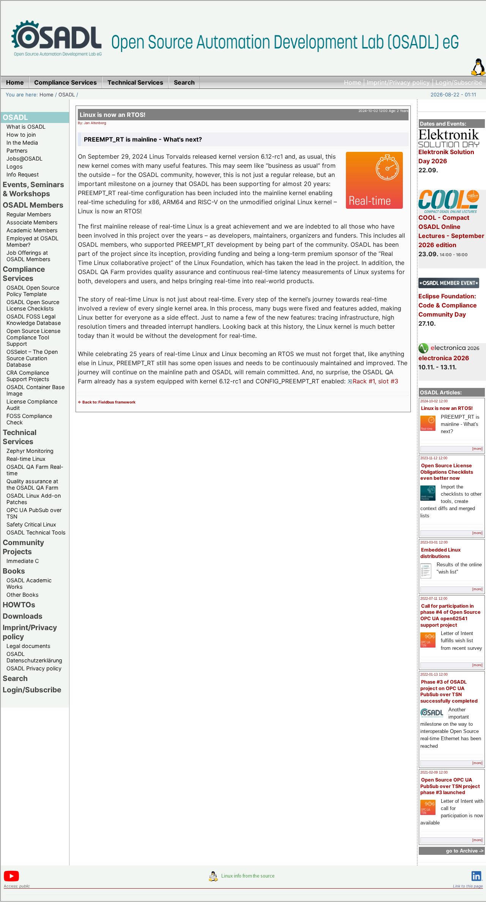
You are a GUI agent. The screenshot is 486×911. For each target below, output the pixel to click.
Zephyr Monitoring (30, 451)
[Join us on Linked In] (477, 882)
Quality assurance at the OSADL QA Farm (32, 484)
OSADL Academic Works (29, 583)
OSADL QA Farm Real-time (34, 469)
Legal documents (28, 646)
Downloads (23, 616)
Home (352, 82)
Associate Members (32, 222)
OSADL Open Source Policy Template (32, 290)
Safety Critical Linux (31, 524)
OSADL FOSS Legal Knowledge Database (33, 319)
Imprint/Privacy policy (398, 82)
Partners (17, 150)
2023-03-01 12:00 (434, 542)
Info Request (22, 174)
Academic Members (32, 230)
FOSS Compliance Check (29, 419)
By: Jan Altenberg (92, 123)
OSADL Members (33, 205)
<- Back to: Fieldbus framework (107, 402)
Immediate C (22, 561)
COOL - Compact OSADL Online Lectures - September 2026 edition (451, 231)
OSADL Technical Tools (36, 532)
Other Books (22, 594)
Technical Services (19, 437)
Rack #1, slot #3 (375, 381)
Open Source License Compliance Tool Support (33, 337)
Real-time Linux (26, 459)
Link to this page (468, 886)
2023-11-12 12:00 (433, 458)
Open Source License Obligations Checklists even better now (446, 472)
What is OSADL (26, 126)
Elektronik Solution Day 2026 (446, 156)
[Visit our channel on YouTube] (11, 880)
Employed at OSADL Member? (32, 241)
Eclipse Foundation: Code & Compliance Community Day (447, 305)
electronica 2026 (443, 358)
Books (14, 570)
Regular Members (28, 214)
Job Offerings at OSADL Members (28, 255)
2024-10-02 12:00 (434, 401)
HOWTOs (19, 604)
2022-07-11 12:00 (433, 599)
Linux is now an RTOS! (447, 408)
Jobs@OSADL (24, 158)
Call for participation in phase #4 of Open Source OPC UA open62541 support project (450, 615)
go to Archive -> (465, 851)
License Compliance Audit (31, 404)
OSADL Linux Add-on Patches (33, 498)
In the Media (22, 142)
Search (15, 678)
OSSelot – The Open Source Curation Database (32, 358)
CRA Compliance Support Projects (27, 375)
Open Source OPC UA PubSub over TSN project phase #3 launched (450, 786)
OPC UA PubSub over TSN (34, 513)
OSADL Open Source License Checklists (32, 305)
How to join (21, 134)
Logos (14, 166)
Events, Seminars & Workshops (33, 189)
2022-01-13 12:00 (434, 674)
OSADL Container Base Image (35, 390)
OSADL (66, 94)
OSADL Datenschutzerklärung (34, 657)
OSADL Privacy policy (34, 668)
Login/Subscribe (459, 82)
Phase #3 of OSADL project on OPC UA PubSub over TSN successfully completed (449, 691)
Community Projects (23, 547)
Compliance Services (24, 274)
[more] (477, 449)
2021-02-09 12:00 (434, 772)
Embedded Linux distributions (440, 553)
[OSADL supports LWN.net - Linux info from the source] (243, 879)
